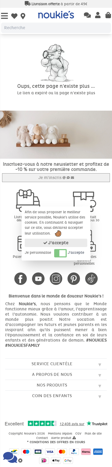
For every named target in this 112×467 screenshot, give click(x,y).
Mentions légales (60, 433)
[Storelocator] (23, 16)
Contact (42, 438)
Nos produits (52, 385)
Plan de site (94, 433)
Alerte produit (61, 438)
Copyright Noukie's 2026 (27, 433)
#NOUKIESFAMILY (22, 345)
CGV (79, 433)
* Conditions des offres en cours (56, 442)
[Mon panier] (108, 15)
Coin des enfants (52, 395)
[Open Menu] (4, 16)
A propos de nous (52, 374)
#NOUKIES (96, 340)
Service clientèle (52, 363)
